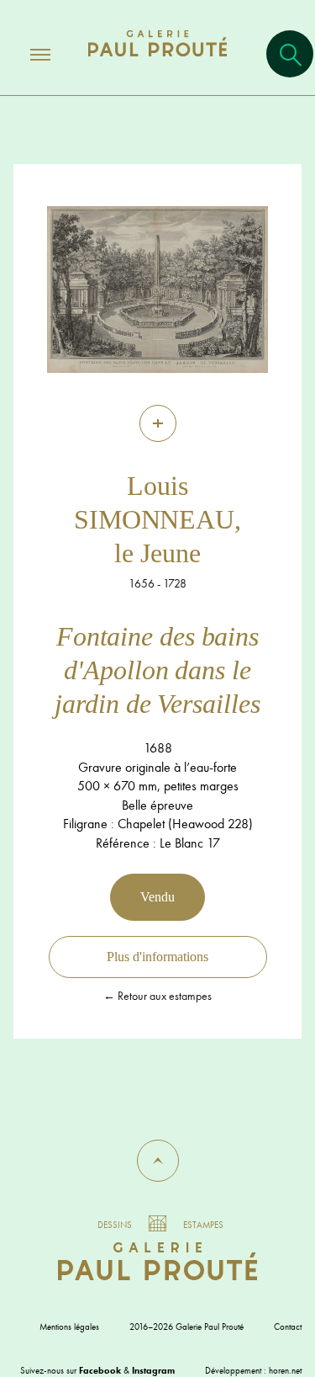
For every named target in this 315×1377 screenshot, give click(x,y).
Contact (288, 1326)
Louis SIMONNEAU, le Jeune (157, 519)
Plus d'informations (157, 956)
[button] (158, 1161)
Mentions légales (69, 1326)
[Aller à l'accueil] (157, 60)
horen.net (285, 1370)
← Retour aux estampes (157, 995)
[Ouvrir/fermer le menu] (25, 54)
